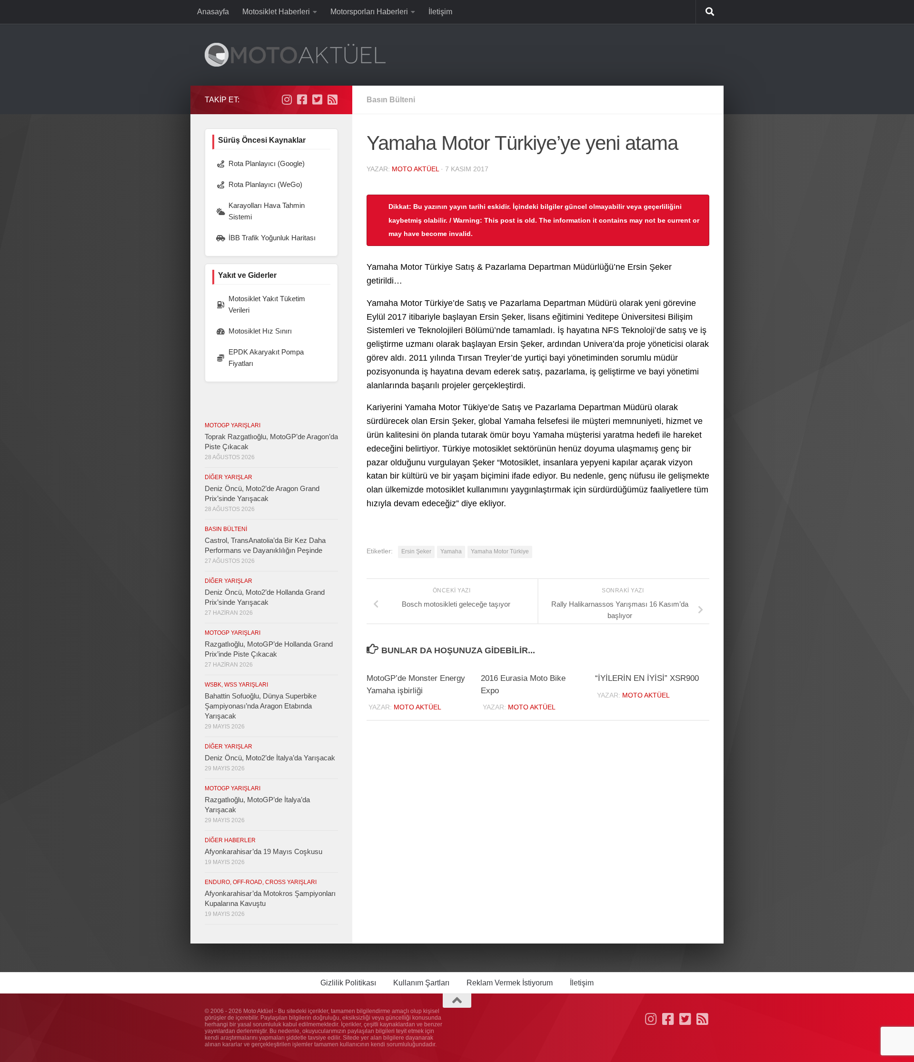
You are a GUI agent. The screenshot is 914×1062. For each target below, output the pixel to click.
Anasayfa (213, 12)
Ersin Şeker (416, 551)
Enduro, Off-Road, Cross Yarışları (261, 882)
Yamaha (451, 551)
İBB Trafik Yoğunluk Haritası (272, 238)
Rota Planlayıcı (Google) (266, 163)
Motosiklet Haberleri (276, 12)
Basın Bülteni (391, 100)
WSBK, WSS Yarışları (236, 684)
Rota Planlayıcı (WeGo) (265, 184)
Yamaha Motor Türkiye (500, 551)
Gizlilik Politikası (348, 983)
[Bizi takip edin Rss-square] (332, 99)
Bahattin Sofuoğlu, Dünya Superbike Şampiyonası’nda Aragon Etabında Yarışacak (261, 706)
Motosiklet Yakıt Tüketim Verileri (266, 304)
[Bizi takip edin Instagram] (286, 99)
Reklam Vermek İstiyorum (510, 983)
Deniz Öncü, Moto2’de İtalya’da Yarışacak (270, 758)
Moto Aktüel (415, 169)
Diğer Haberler (230, 840)
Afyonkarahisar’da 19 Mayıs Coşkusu (263, 851)
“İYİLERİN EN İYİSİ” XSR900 (647, 678)
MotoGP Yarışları (232, 425)
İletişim (440, 12)
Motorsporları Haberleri (369, 12)
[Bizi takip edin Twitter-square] (317, 99)
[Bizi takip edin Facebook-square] (302, 99)
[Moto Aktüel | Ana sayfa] (295, 55)
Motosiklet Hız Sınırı (260, 331)
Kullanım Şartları (421, 983)
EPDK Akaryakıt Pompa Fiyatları (266, 357)
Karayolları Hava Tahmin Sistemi (266, 211)
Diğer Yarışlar (228, 477)
